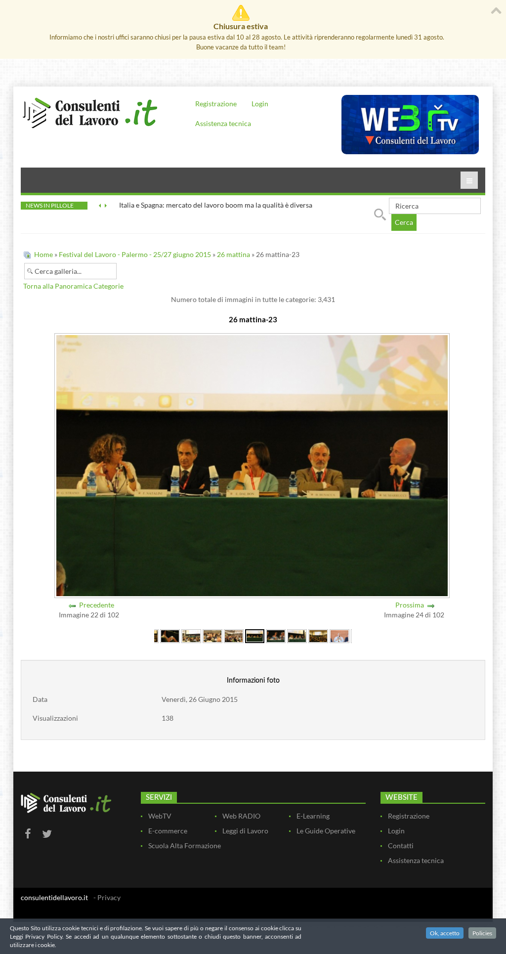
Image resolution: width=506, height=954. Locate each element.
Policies (482, 933)
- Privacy (107, 897)
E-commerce (167, 830)
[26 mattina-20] (191, 635)
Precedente (96, 605)
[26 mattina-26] (318, 635)
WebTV (159, 816)
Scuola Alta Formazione (184, 845)
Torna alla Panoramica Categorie (73, 286)
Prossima (409, 605)
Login (260, 103)
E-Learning (313, 816)
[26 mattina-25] (297, 635)
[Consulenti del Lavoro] (90, 112)
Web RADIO (241, 816)
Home (43, 254)
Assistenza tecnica (223, 123)
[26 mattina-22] (234, 635)
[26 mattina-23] (254, 635)
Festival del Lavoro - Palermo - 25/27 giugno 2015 (135, 254)
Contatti (401, 845)
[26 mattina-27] (339, 635)
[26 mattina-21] (212, 635)
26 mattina (233, 254)
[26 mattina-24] (276, 635)
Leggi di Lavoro (245, 830)
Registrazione (216, 103)
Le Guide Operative (325, 830)
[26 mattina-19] (170, 635)
